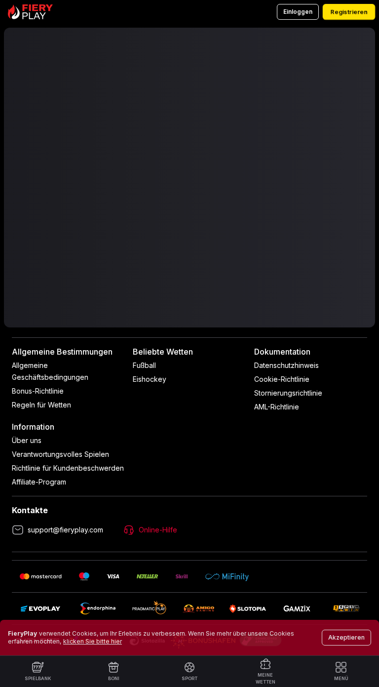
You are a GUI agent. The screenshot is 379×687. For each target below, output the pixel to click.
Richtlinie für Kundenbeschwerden (68, 468)
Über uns (26, 440)
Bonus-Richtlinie (38, 391)
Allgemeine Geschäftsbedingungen (50, 371)
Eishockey (149, 379)
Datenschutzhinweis (286, 365)
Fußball (144, 365)
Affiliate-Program (39, 482)
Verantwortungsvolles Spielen (60, 454)
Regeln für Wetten (41, 405)
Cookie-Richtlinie (281, 379)
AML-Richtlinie (276, 407)
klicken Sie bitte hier (92, 641)
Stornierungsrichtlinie (288, 393)
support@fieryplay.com (65, 529)
